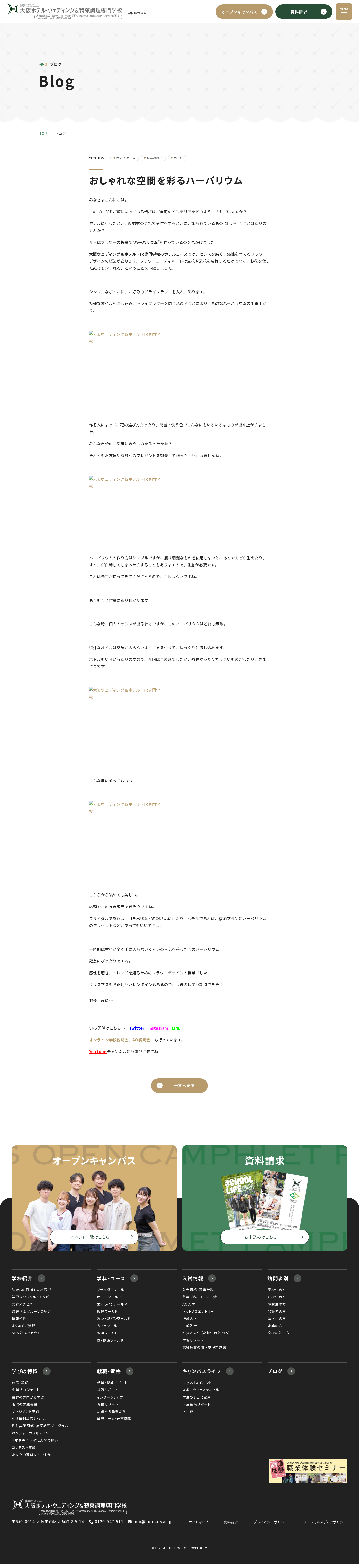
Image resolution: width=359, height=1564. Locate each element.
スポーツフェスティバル (200, 1389)
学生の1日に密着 (196, 1397)
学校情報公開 (137, 13)
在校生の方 (277, 1296)
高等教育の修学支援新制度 (204, 1347)
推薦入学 (189, 1318)
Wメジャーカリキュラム (30, 1432)
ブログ (275, 1371)
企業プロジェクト (25, 1389)
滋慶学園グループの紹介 (31, 1311)
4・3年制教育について (29, 1418)
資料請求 (231, 1521)
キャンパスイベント (197, 1382)
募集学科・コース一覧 (199, 1296)
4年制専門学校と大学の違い (35, 1440)
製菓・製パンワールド (113, 1318)
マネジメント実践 (25, 1411)
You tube (98, 1051)
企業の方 (275, 1325)
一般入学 (189, 1325)
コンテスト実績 (24, 1447)
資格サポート (107, 1404)
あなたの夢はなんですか (31, 1454)
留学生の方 (277, 1318)
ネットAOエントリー (198, 1311)
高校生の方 (277, 1289)
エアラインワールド (112, 1304)
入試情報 (193, 1278)
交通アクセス (22, 1304)
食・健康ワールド (110, 1340)
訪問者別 (278, 1278)
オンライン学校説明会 (109, 1040)
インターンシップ (110, 1397)
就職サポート (107, 1389)
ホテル (178, 158)
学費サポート (192, 1340)
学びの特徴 (25, 1371)
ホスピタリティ (126, 158)
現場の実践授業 (25, 1404)
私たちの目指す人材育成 (31, 1289)
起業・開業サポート (112, 1382)
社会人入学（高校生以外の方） (206, 1332)
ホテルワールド (109, 1296)
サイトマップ (198, 1521)
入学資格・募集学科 (198, 1289)
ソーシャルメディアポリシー (325, 1521)
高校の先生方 (279, 1332)
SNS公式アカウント (27, 1332)
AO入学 (188, 1304)
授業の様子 (155, 158)
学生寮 (187, 1411)
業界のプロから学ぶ (28, 1397)
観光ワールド (107, 1311)
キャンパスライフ (201, 1371)
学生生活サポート (196, 1404)
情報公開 (19, 1318)
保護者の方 (277, 1311)
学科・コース (111, 1278)
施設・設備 (20, 1382)
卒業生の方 (277, 1304)
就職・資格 (109, 1371)
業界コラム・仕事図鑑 (114, 1418)
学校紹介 (22, 1278)
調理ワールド (107, 1332)
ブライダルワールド (112, 1289)
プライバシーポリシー (271, 1521)
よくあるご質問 (24, 1325)
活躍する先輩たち (111, 1411)
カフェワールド (108, 1325)
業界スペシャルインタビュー (34, 1296)
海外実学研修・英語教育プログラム (40, 1425)
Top (43, 133)
